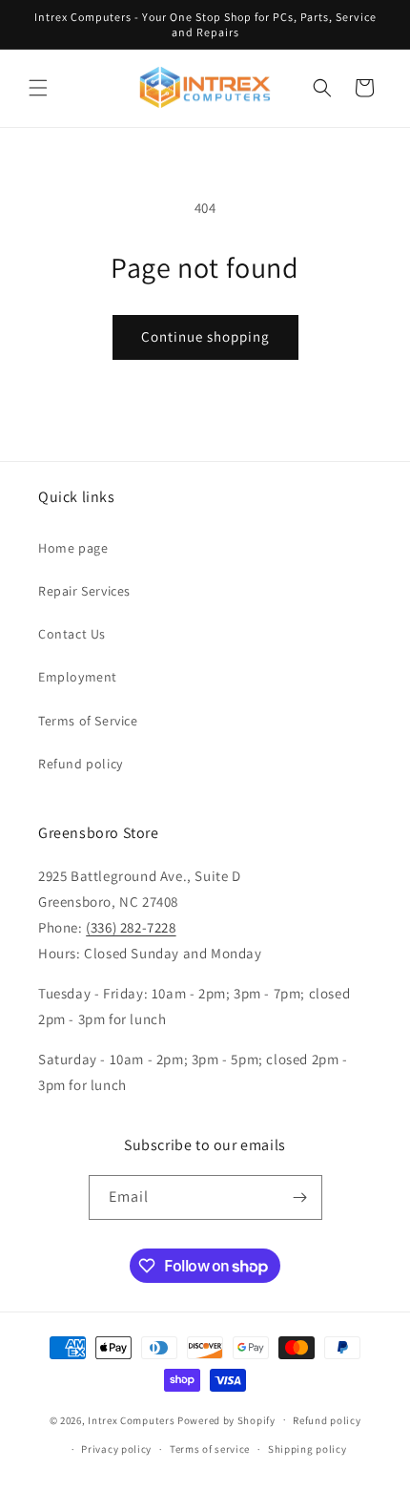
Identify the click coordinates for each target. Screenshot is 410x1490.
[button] (38, 88)
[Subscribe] (300, 1197)
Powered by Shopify (226, 1419)
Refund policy (80, 763)
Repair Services (84, 590)
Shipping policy (307, 1449)
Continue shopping (205, 336)
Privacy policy (116, 1449)
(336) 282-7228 (130, 927)
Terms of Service (88, 720)
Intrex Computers (131, 1419)
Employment (77, 676)
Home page (73, 547)
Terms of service (210, 1449)
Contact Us (72, 633)
